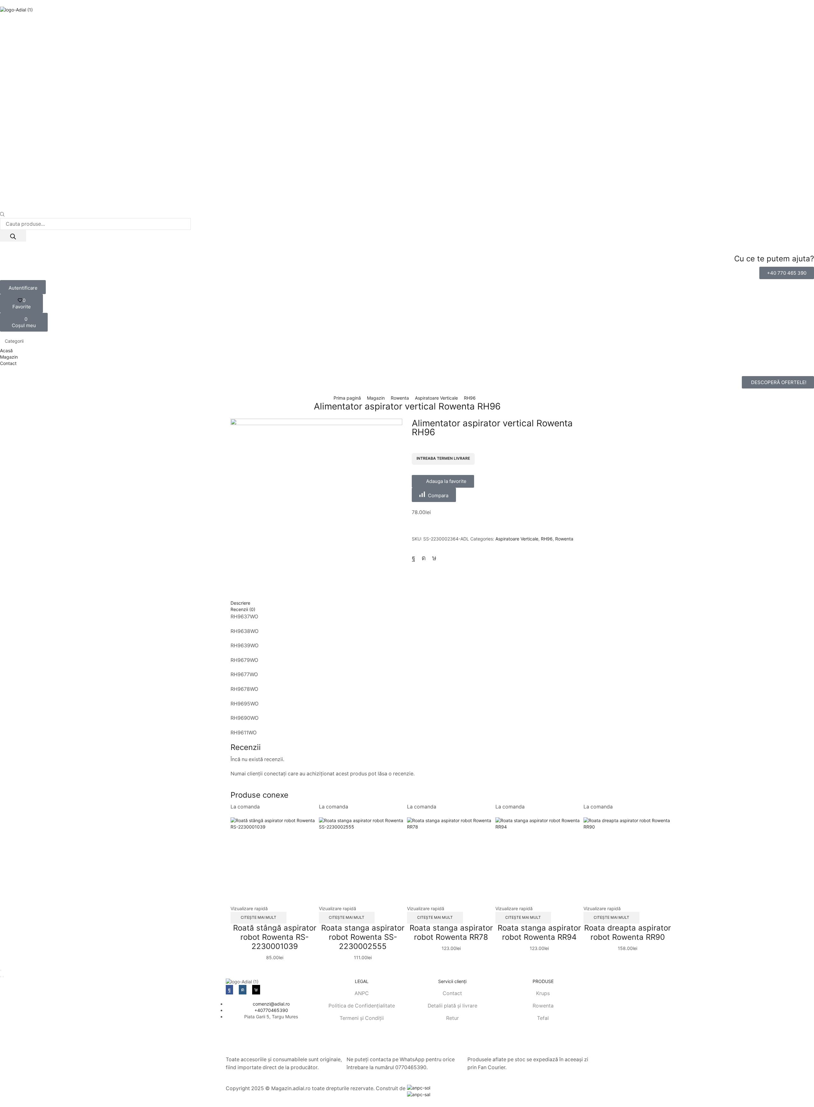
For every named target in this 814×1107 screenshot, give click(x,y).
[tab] (407, 603)
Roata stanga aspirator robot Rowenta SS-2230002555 (362, 937)
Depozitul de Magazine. (254, 1096)
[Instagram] (424, 558)
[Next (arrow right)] (3, 976)
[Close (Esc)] (0, 970)
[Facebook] (413, 558)
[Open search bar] (2, 214)
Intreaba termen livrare (443, 458)
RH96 (470, 398)
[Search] (13, 236)
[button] (786, 273)
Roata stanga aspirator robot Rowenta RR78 (451, 932)
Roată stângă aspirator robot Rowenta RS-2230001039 (274, 937)
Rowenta (400, 398)
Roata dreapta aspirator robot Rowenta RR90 (627, 932)
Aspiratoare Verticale (436, 398)
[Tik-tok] (434, 558)
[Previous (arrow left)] (0, 976)
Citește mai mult (258, 917)
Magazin (376, 398)
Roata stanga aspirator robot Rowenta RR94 (539, 932)
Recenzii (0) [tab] (243, 609)
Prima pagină (347, 398)
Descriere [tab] (240, 603)
